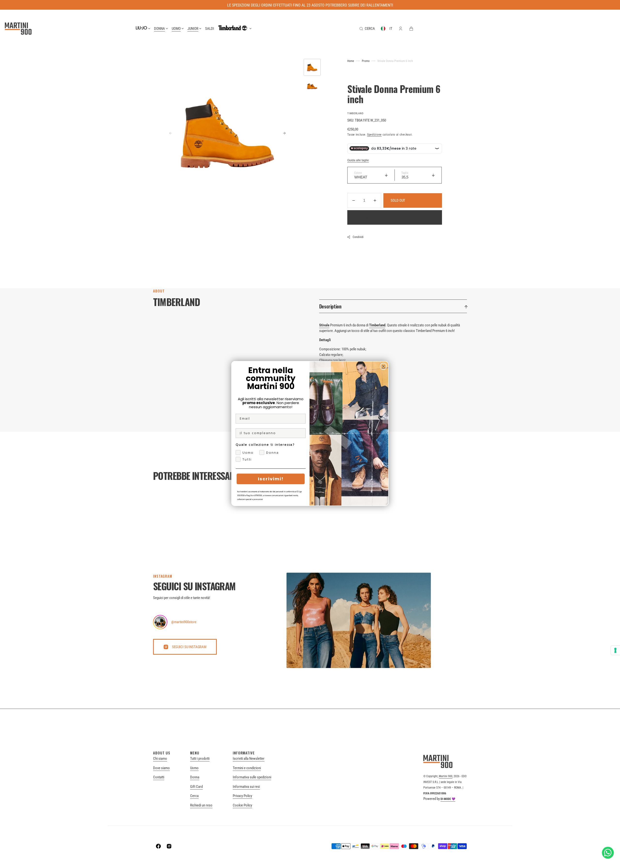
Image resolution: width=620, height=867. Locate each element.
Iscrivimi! (271, 479)
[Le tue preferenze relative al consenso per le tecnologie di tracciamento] (615, 650)
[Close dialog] (383, 366)
